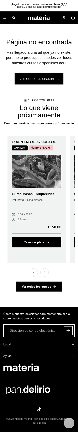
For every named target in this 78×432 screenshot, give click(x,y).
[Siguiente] (44, 272)
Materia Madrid (23, 418)
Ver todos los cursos (36, 286)
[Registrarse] (68, 330)
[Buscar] (13, 17)
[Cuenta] (63, 17)
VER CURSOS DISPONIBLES (39, 79)
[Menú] (5, 17)
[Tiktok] (39, 409)
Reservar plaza (34, 242)
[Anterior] (34, 272)
